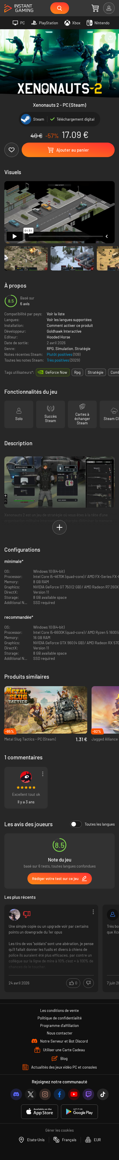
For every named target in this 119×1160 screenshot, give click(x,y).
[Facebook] (59, 1094)
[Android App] (79, 1111)
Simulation (64, 348)
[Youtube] (74, 1094)
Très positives (58, 360)
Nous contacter (59, 1033)
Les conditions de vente (59, 1010)
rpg (77, 372)
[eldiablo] (26, 777)
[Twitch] (88, 1094)
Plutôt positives (60, 354)
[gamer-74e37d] (112, 914)
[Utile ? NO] (88, 983)
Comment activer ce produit (70, 325)
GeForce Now (56, 372)
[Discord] (16, 1094)
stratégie (95, 372)
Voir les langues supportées (69, 319)
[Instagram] (45, 1094)
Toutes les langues (100, 824)
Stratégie (82, 348)
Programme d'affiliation (59, 1025)
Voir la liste (56, 314)
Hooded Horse (58, 337)
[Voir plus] (51, 947)
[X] (30, 1094)
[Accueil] (18, 8)
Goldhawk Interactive (64, 331)
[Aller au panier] (95, 8)
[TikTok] (103, 1094)
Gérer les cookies (59, 1130)
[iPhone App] (39, 1111)
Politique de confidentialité (60, 1018)
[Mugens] (14, 914)
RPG (50, 348)
